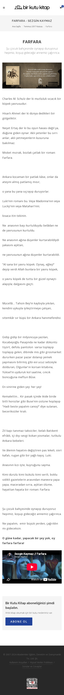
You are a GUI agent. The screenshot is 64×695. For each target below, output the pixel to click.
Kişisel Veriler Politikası (41, 662)
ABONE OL (18, 621)
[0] (60, 7)
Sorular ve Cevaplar (32, 666)
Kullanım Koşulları (18, 662)
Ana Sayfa (16, 26)
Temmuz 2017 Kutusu (33, 26)
